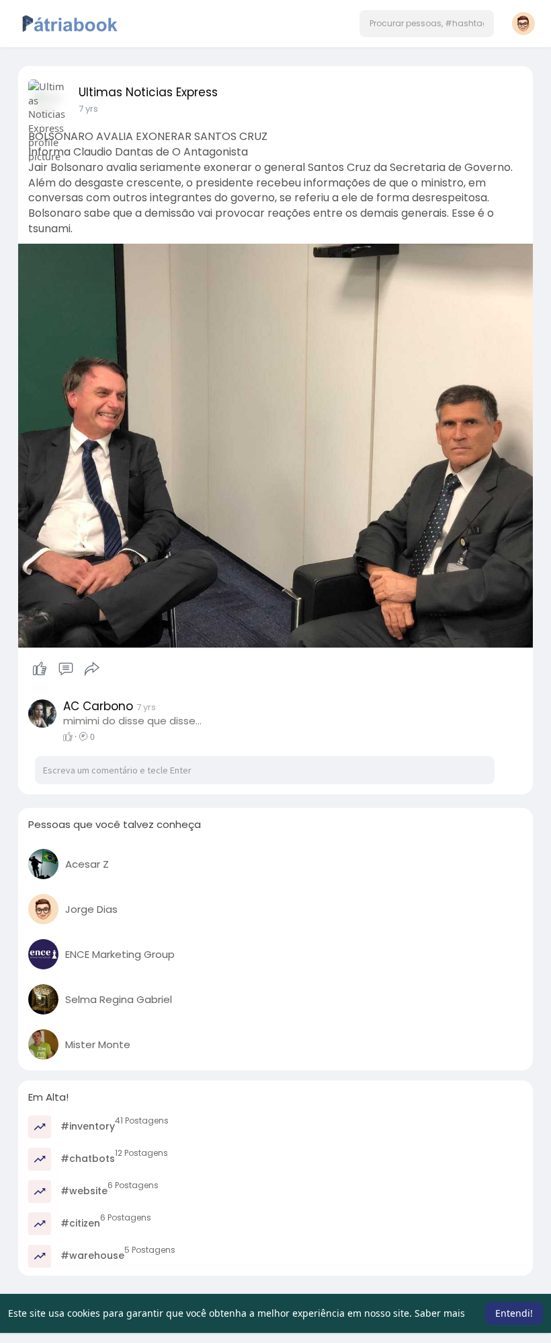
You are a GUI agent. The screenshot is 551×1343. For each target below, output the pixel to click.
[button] (426, 23)
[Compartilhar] (92, 669)
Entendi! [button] (514, 1313)
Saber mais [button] (440, 1313)
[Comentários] (65, 669)
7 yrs (88, 108)
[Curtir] (65, 669)
